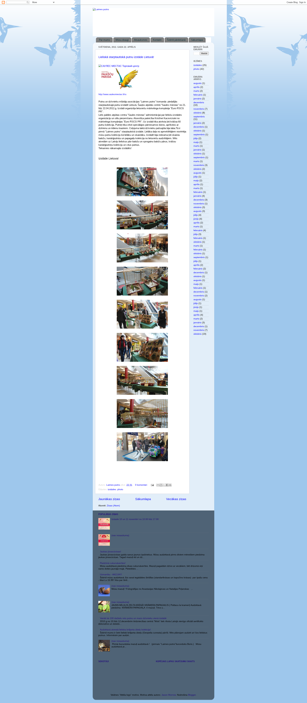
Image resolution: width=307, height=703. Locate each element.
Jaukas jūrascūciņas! (110, 551)
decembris (198, 102)
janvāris (197, 98)
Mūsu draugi (122, 39)
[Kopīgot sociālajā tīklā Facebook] (167, 485)
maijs (196, 142)
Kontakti (157, 39)
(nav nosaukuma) (120, 535)
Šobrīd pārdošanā (176, 39)
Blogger (192, 695)
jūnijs (196, 219)
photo (120, 489)
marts (196, 91)
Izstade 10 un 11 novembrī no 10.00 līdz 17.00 (135, 519)
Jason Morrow (168, 695)
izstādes (112, 489)
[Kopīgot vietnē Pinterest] (170, 485)
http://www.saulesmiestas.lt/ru (112, 94)
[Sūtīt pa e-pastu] (158, 485)
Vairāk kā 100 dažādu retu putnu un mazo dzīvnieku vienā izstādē (133, 618)
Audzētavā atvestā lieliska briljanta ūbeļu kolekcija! (125, 629)
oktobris (197, 113)
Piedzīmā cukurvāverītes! (113, 563)
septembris (199, 116)
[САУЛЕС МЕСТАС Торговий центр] (118, 66)
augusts (197, 83)
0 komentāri (141, 485)
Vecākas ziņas (176, 499)
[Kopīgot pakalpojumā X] (164, 485)
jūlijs (195, 138)
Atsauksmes (140, 39)
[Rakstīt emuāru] (161, 485)
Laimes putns (113, 485)
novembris (198, 109)
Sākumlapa (197, 39)
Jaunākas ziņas (109, 499)
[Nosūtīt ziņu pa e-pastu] (152, 485)
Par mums (104, 39)
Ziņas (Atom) (113, 505)
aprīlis (196, 87)
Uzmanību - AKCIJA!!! (111, 574)
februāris (197, 95)
